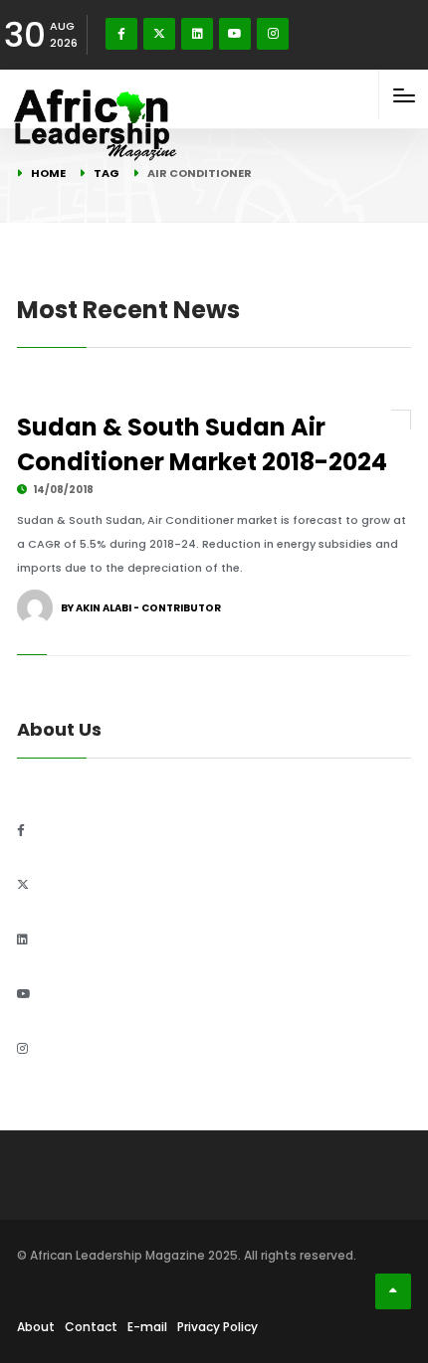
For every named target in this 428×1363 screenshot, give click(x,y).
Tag (106, 173)
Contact (91, 1326)
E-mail (147, 1326)
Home (48, 173)
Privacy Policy (217, 1326)
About (36, 1326)
